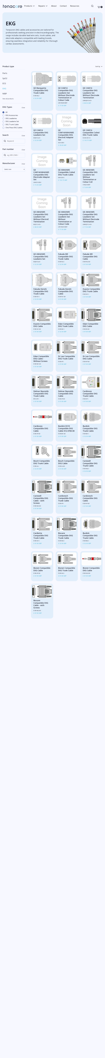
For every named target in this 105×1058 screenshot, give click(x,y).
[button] (29, 6)
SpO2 (4, 78)
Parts (4, 73)
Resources (74, 6)
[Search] (92, 6)
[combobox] (92, 6)
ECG (4, 83)
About (54, 6)
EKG (4, 88)
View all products (8, 99)
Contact (63, 6)
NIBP (4, 93)
